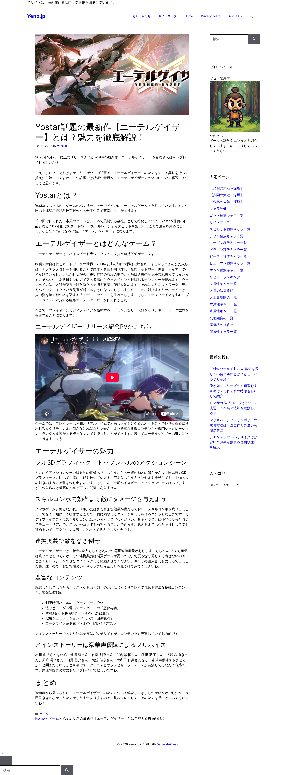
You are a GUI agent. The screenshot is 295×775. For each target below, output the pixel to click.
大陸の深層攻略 (221, 291)
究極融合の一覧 (221, 318)
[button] (251, 16)
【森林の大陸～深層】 (227, 202)
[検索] (254, 39)
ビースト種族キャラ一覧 (228, 256)
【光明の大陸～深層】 (227, 188)
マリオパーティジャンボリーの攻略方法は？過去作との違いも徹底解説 (233, 425)
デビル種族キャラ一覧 (227, 236)
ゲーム (44, 713)
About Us (235, 16)
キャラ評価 (218, 209)
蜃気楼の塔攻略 (221, 325)
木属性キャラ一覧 (223, 304)
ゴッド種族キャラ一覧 (227, 215)
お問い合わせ (141, 16)
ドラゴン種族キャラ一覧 (228, 243)
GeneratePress (167, 744)
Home (189, 16)
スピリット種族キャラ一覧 (230, 229)
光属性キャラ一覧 (223, 284)
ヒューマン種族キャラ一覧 (230, 263)
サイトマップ (168, 16)
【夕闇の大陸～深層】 (227, 195)
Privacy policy (211, 16)
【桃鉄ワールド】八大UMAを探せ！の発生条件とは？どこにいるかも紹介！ (234, 374)
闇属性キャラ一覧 (223, 332)
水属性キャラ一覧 (223, 311)
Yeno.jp (36, 16)
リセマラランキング (225, 277)
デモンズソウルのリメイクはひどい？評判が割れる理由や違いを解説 (233, 442)
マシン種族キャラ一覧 (227, 270)
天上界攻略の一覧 (223, 297)
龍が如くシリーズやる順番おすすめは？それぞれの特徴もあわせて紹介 (233, 391)
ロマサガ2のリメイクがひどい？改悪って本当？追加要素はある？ (234, 408)
